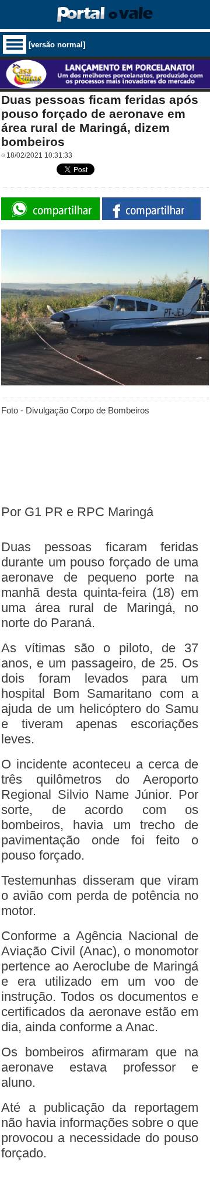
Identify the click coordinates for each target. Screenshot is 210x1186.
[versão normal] (57, 44)
